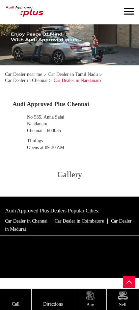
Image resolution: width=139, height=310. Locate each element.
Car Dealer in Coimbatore (79, 221)
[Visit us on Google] (60, 241)
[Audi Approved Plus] (25, 12)
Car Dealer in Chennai (26, 221)
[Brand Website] (74, 241)
